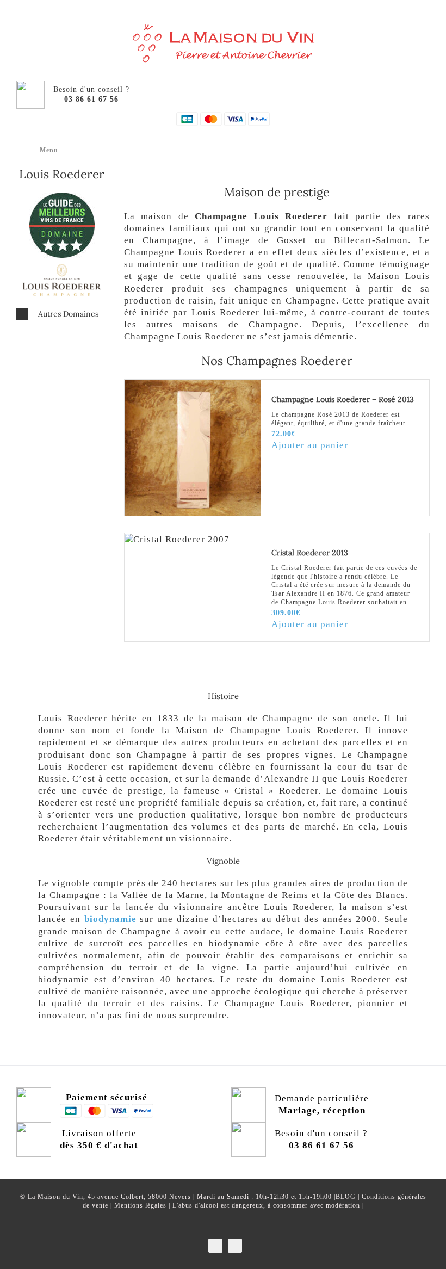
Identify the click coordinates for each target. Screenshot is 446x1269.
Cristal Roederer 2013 (309, 553)
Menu (49, 150)
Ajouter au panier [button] (309, 445)
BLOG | (349, 1196)
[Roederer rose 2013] (193, 448)
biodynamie (110, 919)
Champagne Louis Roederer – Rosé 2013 (342, 399)
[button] (61, 314)
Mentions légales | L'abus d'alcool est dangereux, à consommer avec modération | (239, 1205)
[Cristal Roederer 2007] (193, 539)
